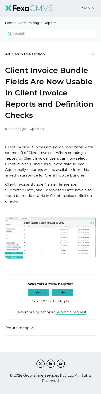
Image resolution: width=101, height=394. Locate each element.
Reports (50, 23)
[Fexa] (29, 8)
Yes (38, 292)
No (63, 292)
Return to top (18, 328)
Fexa (9, 23)
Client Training (28, 23)
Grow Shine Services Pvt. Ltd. (48, 375)
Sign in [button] (88, 8)
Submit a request (71, 312)
